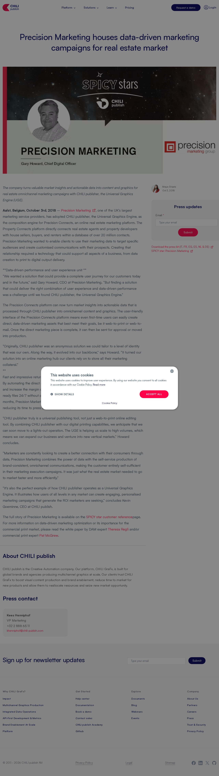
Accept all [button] (154, 394)
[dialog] (109, 388)
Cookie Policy (109, 402)
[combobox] (172, 371)
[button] (62, 394)
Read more (99, 384)
